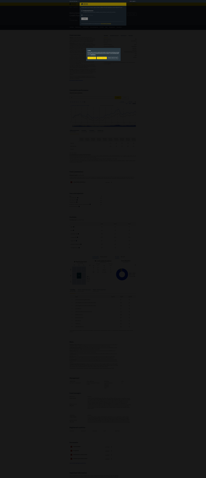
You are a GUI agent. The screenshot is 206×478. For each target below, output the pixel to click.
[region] (103, 54)
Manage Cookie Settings (112, 57)
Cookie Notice (93, 54)
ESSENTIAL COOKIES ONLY (101, 57)
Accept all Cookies (91, 57)
